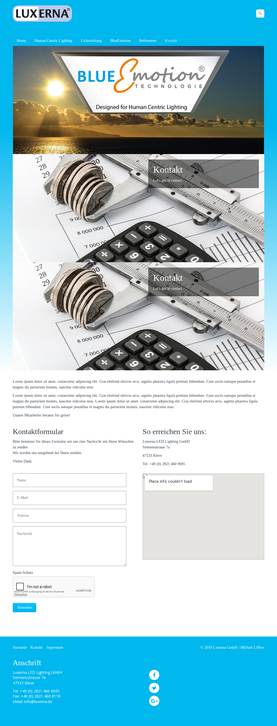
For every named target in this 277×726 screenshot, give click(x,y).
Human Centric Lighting (53, 41)
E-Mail (21, 495)
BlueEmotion (120, 41)
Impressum (55, 647)
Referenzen (147, 41)
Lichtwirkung (91, 41)
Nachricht (23, 530)
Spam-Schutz (23, 573)
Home (21, 41)
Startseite (20, 647)
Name (20, 477)
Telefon (21, 512)
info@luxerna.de (38, 701)
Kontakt (171, 41)
